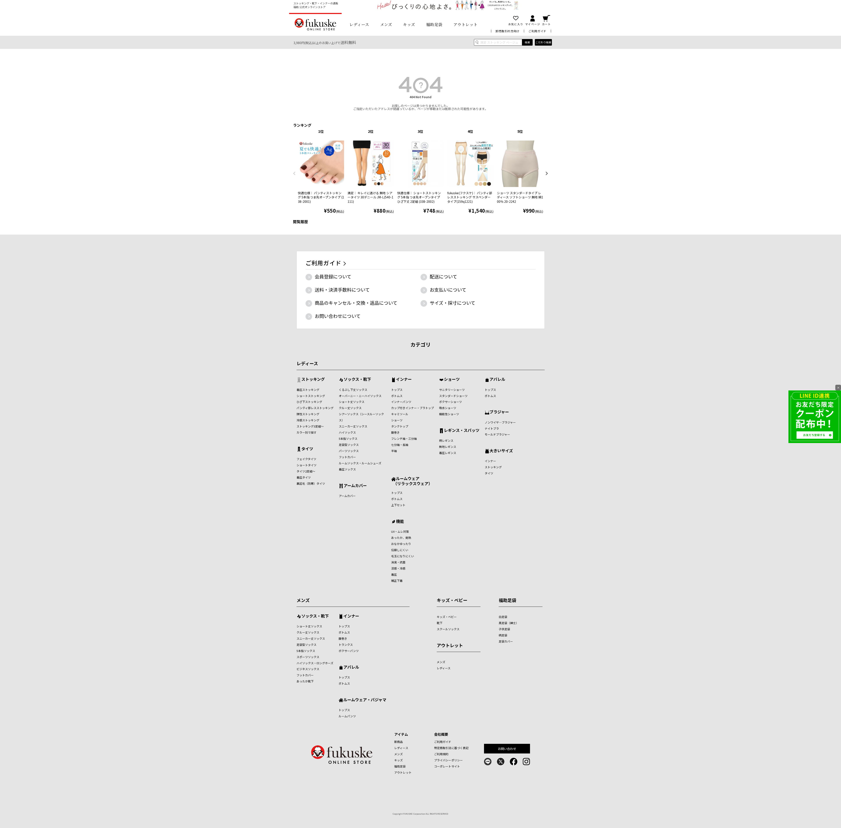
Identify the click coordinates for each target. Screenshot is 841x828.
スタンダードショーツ (453, 396)
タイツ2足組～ (306, 471)
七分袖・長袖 (399, 445)
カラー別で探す (306, 432)
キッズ (409, 24)
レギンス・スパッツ (461, 430)
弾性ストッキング (308, 414)
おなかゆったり (401, 544)
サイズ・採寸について (452, 302)
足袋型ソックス (349, 445)
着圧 (394, 574)
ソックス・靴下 (357, 379)
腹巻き (395, 432)
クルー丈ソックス (350, 408)
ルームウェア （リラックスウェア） (411, 480)
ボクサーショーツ (450, 402)
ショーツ (397, 420)
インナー (404, 379)
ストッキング (313, 379)
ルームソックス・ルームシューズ (360, 463)
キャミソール (399, 414)
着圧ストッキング (308, 390)
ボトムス (397, 396)
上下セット (398, 505)
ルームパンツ (347, 716)
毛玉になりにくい (402, 556)
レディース (359, 24)
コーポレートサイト (447, 766)
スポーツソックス (308, 657)
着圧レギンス (447, 453)
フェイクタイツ (306, 459)
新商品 (398, 742)
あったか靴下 (305, 681)
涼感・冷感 (398, 568)
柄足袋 (503, 635)
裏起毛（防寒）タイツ (311, 483)
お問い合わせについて (337, 316)
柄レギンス (446, 440)
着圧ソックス (347, 469)
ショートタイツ (306, 465)
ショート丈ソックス (351, 402)
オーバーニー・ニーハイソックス (360, 396)
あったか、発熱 (401, 538)
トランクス (346, 645)
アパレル (497, 379)
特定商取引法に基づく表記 (451, 748)
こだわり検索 (543, 42)
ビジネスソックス (308, 669)
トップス (397, 390)
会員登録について (333, 276)
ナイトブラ (492, 428)
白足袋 (503, 617)
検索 (527, 42)
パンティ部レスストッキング (315, 408)
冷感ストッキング (308, 420)
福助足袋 (434, 24)
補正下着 (397, 581)
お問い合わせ (507, 748)
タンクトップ (399, 426)
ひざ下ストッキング (309, 402)
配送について (443, 276)
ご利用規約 (441, 754)
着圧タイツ (304, 477)
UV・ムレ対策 (400, 531)
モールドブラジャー (497, 434)
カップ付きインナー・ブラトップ (412, 408)
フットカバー (347, 457)
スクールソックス (448, 629)
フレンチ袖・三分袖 (404, 438)
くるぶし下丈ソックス (353, 390)
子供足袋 (504, 629)
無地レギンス (447, 447)
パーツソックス (349, 451)
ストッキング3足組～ (310, 426)
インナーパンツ (401, 402)
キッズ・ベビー (452, 600)
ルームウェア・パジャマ (364, 700)
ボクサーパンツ (349, 651)
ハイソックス (347, 432)
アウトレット (465, 24)
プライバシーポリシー (448, 760)
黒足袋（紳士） (509, 623)
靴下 (439, 623)
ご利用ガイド (537, 31)
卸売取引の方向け (507, 31)
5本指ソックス (348, 438)
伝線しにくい (399, 550)
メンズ (386, 24)
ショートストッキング (311, 396)
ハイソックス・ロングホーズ (315, 663)
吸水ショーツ (447, 408)
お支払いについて (448, 289)
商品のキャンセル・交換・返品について (356, 302)
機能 (400, 521)
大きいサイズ (501, 451)
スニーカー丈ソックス (353, 426)
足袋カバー (506, 641)
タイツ (307, 449)
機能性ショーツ (449, 414)
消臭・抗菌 (398, 562)
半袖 (394, 451)
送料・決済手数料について (342, 289)
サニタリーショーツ (452, 390)
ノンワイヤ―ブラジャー (500, 422)
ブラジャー (499, 412)
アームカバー (355, 485)
